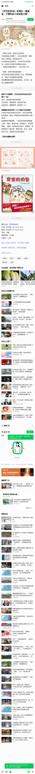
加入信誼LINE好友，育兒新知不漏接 (16, 243)
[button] (2, 772)
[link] (6, 772)
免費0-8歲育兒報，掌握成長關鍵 (14, 248)
